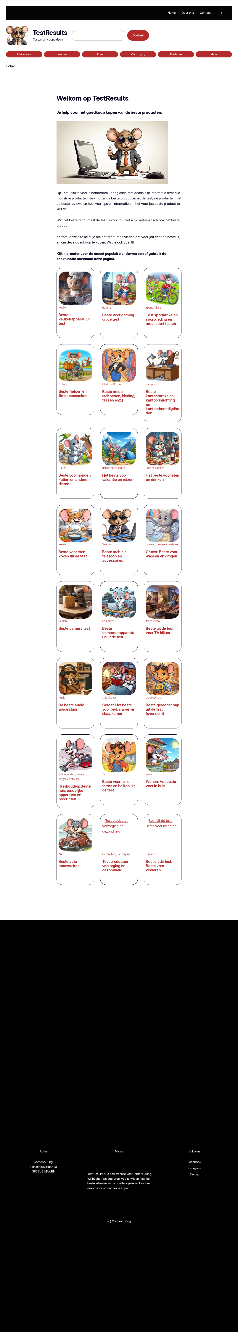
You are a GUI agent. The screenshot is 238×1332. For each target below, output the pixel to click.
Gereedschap (153, 697)
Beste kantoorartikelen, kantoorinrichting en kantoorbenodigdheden (162, 402)
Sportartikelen (154, 307)
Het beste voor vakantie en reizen (118, 477)
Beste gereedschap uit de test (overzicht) (162, 709)
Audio (62, 697)
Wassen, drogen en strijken (162, 544)
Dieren (62, 468)
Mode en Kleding (112, 384)
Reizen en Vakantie (113, 468)
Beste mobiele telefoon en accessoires (114, 556)
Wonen (62, 54)
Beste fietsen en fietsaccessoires (73, 393)
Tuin (104, 774)
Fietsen (63, 384)
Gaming (106, 307)
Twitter (194, 1174)
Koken (62, 544)
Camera (63, 621)
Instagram (194, 1168)
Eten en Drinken (155, 468)
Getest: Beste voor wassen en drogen (161, 554)
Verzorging (138, 54)
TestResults (50, 32)
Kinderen (176, 54)
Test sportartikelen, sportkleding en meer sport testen (162, 319)
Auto (61, 854)
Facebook (194, 1162)
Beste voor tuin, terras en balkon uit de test (118, 786)
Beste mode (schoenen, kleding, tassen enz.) (118, 396)
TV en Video (153, 621)
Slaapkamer (109, 697)
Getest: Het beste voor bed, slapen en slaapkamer (118, 709)
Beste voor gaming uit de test (118, 317)
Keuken (63, 307)
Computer (108, 621)
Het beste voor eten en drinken (162, 477)
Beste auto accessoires (69, 863)
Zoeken (138, 35)
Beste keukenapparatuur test (74, 319)
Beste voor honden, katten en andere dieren (75, 479)
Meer (213, 54)
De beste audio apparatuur (71, 707)
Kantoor (150, 384)
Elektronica (24, 54)
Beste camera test (74, 628)
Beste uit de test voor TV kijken (159, 630)
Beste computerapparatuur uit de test (118, 632)
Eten (100, 54)
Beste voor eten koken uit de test (73, 554)
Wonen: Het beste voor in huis (161, 784)
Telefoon (107, 544)
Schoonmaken (67, 774)
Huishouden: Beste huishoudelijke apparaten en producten (75, 792)
